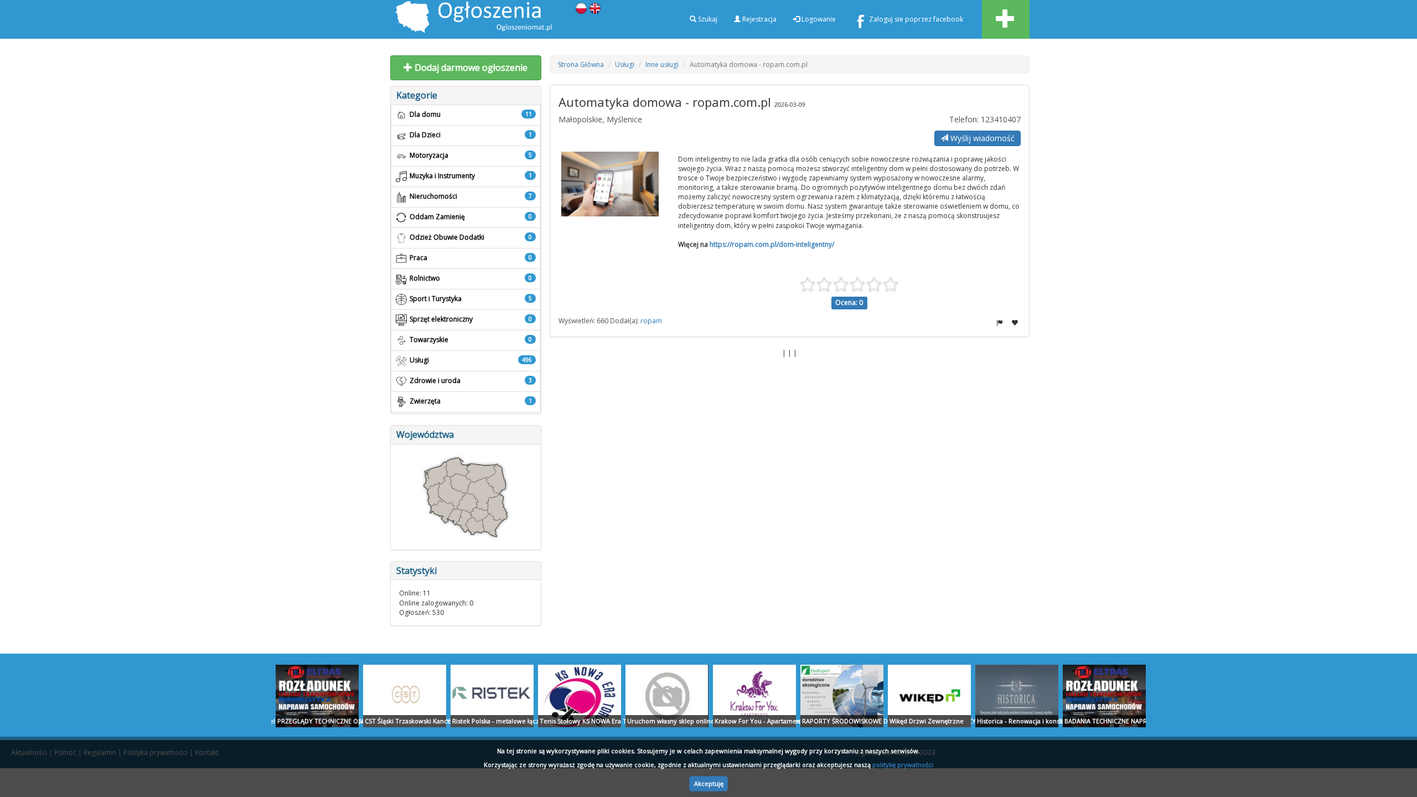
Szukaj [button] (706, 19)
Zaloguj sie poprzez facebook (916, 19)
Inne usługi (662, 64)
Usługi (624, 64)
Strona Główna (581, 64)
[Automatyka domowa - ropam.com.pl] (609, 184)
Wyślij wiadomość (981, 138)
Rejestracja (759, 19)
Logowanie (818, 19)
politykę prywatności (902, 764)
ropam (651, 320)
